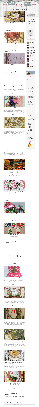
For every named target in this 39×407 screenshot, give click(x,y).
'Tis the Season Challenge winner (31, 114)
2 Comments (18, 130)
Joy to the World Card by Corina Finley (14, 341)
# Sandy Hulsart (8, 242)
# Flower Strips (6, 221)
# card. (8, 370)
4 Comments (17, 44)
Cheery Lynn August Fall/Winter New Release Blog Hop (32, 64)
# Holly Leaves (6, 306)
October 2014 (29, 123)
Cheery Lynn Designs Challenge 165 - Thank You (14, 86)
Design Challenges (17, 9)
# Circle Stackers (9, 391)
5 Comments (17, 23)
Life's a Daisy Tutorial (31, 60)
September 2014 (30, 124)
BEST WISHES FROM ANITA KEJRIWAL (14, 22)
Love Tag (14, 43)
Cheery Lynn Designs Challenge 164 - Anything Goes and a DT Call (14, 256)
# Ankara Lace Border (6, 51)
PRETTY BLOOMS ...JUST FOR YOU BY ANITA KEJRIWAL (14, 192)
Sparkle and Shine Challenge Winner (14, 277)
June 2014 (29, 126)
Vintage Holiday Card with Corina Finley (14, 150)
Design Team (14, 9)
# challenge (6, 94)
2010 (27, 133)
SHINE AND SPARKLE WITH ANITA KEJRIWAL (14, 362)
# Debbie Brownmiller (8, 94)
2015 (27, 79)
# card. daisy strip (9, 30)
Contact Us (27, 9)
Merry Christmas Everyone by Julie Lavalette (14, 298)
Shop (24, 9)
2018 (27, 77)
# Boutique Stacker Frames (7, 72)
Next (16, 393)
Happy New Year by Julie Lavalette (14, 129)
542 (14, 393)
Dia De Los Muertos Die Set (29, 137)
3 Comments (16, 321)
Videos (22, 9)
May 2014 (29, 127)
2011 (27, 132)
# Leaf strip (9, 221)
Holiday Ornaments (14, 213)
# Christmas (6, 242)
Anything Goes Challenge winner (14, 107)
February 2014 (29, 129)
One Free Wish (14, 64)
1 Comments (17, 363)
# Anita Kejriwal (6, 30)
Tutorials (20, 9)
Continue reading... (14, 29)
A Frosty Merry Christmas (14, 320)
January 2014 (29, 130)
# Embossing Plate (10, 72)
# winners (5, 115)
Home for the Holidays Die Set (30, 138)
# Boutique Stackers (6, 391)
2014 (27, 80)
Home (11, 9)
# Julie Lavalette (9, 306)
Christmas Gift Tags (14, 234)
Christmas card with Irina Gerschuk (31, 118)
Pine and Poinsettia (29, 103)
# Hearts (9, 51)
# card (8, 200)
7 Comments (16, 172)
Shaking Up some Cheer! (14, 383)
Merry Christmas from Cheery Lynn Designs (14, 171)
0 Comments (17, 384)
